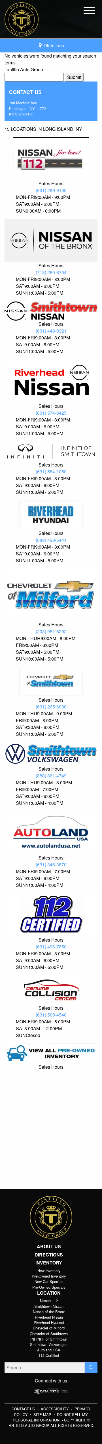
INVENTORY (48, 1262)
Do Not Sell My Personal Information (50, 1417)
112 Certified (49, 1355)
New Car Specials (49, 1281)
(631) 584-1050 (51, 471)
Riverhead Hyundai (49, 1322)
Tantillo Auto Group (24, 69)
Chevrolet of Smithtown (49, 1333)
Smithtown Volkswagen (48, 1344)
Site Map (42, 1414)
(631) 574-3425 (51, 413)
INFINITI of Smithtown (48, 1339)
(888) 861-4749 (51, 775)
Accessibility (55, 1409)
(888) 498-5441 (51, 540)
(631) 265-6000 (51, 706)
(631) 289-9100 (21, 114)
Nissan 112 (49, 1300)
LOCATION (49, 1293)
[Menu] (89, 11)
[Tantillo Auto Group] (22, 18)
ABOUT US (49, 1246)
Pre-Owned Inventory (49, 1276)
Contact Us (24, 1409)
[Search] (91, 1367)
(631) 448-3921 (51, 330)
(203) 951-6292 (51, 631)
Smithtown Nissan (48, 1306)
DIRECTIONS (49, 1254)
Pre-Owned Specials (48, 1287)
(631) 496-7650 (51, 946)
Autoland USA (48, 1350)
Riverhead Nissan (49, 1317)
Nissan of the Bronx (49, 1311)
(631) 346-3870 (51, 864)
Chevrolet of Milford (49, 1328)
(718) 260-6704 (51, 272)
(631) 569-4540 (51, 1014)
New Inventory (48, 1270)
